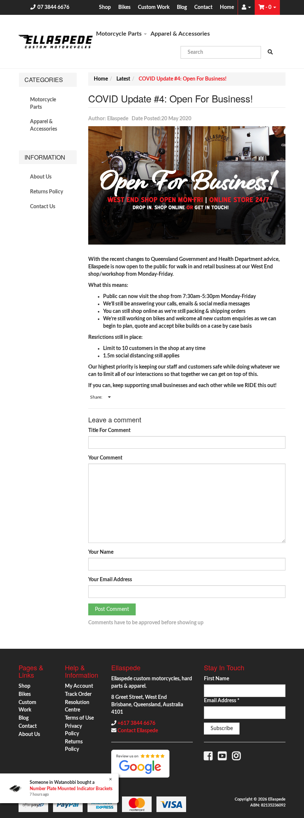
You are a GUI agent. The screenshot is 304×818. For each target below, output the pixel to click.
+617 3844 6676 (136, 723)
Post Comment (112, 609)
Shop (105, 7)
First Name (216, 678)
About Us (41, 177)
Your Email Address (110, 579)
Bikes (124, 7)
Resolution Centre (77, 706)
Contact (203, 7)
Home (227, 7)
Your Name (100, 552)
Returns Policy (46, 191)
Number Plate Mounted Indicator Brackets (71, 788)
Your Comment (105, 458)
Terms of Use (79, 718)
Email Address (221, 700)
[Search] (270, 52)
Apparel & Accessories (180, 34)
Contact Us (42, 206)
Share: (96, 397)
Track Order (78, 694)
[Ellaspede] (56, 41)
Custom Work (153, 7)
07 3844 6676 (53, 7)
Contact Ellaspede (138, 730)
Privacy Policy (73, 730)
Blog (182, 7)
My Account (79, 686)
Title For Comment (109, 430)
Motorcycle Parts (119, 34)
